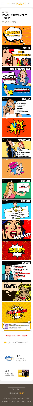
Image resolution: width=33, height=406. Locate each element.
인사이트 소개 (6, 398)
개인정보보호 (21, 398)
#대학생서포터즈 (22, 342)
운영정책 (13, 398)
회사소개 (28, 398)
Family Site (15, 389)
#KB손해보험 (12, 342)
